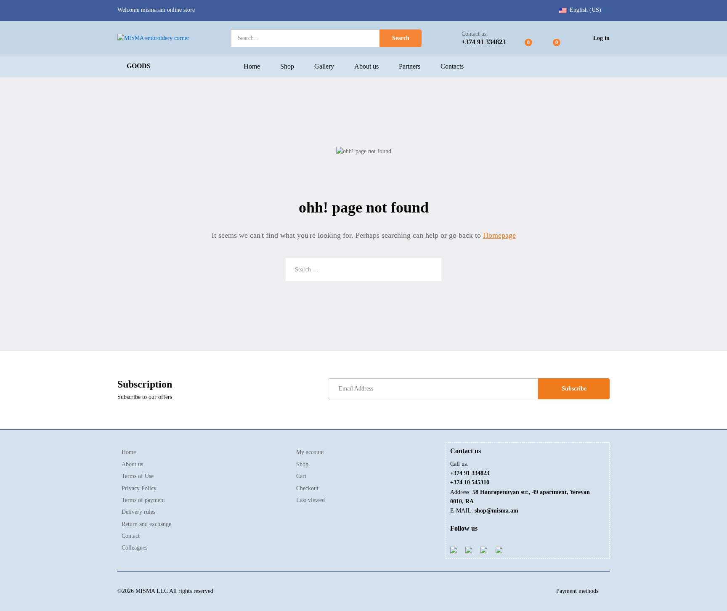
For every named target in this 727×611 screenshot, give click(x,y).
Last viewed (310, 500)
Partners (409, 66)
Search (400, 38)
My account (310, 452)
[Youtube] (468, 549)
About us (366, 66)
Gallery (324, 66)
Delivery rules (138, 512)
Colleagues (134, 548)
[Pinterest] (483, 549)
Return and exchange (146, 524)
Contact (131, 536)
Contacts (452, 66)
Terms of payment (143, 500)
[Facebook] (453, 549)
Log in (601, 38)
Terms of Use (138, 476)
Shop (287, 66)
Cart (301, 476)
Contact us (474, 34)
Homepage (499, 235)
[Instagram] (499, 549)
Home (252, 66)
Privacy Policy (139, 488)
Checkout (307, 488)
